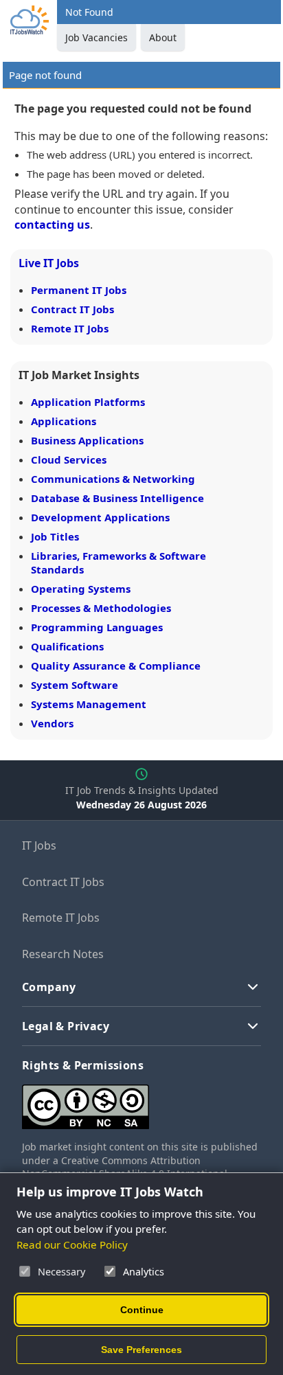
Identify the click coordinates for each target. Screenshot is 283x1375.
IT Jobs (39, 845)
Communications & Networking (113, 479)
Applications (63, 421)
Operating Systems (81, 588)
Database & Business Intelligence (117, 498)
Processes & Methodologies (101, 608)
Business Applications (87, 440)
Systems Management (88, 704)
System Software (74, 685)
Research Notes (63, 954)
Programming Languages (97, 627)
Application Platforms (88, 402)
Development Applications (100, 517)
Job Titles (55, 536)
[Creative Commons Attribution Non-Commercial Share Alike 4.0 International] (141, 1101)
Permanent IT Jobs (78, 290)
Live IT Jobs (49, 263)
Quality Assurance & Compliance (116, 665)
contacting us (52, 224)
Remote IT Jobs (70, 328)
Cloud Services (68, 459)
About (163, 37)
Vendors (52, 723)
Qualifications (67, 646)
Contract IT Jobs (72, 309)
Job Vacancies (96, 37)
